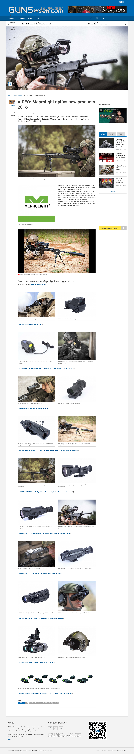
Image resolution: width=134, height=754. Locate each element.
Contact (104, 750)
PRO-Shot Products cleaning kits (119, 180)
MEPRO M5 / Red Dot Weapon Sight (31, 324)
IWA (27, 702)
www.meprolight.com (38, 284)
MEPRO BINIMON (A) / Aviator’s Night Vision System (36, 662)
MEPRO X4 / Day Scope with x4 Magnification (34, 408)
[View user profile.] (12, 102)
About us (98, 750)
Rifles (50, 702)
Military (37, 702)
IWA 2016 (31, 702)
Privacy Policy (117, 750)
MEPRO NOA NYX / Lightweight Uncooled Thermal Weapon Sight (40, 573)
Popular (112, 134)
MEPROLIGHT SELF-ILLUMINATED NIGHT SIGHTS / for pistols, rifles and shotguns (46, 693)
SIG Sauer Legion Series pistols (97, 24)
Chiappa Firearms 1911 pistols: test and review (121, 167)
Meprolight (21, 702)
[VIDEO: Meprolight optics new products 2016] (57, 151)
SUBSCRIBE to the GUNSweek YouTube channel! (36, 24)
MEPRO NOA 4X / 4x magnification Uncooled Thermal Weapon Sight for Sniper (45, 533)
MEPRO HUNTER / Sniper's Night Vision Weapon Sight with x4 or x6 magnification (46, 492)
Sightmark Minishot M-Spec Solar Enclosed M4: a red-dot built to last (121, 142)
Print (13, 15)
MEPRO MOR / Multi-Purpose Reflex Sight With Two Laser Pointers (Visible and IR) (46, 368)
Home (11, 18)
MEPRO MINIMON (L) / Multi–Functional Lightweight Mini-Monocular (41, 618)
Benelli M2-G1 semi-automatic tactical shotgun (121, 155)
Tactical (55, 702)
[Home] (36, 9)
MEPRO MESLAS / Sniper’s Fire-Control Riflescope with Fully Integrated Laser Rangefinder (49, 450)
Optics (41, 113)
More (37, 18)
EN (122, 2)
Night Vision (44, 702)
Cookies (124, 750)
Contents (20, 18)
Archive (120, 134)
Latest (104, 134)
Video (30, 18)
